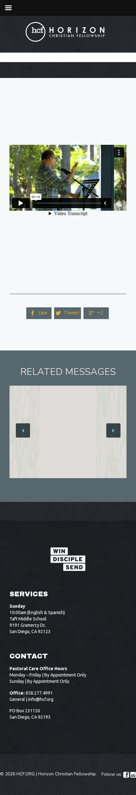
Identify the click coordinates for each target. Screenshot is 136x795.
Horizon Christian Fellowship (67, 774)
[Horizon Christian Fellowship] (65, 32)
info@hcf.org (40, 699)
